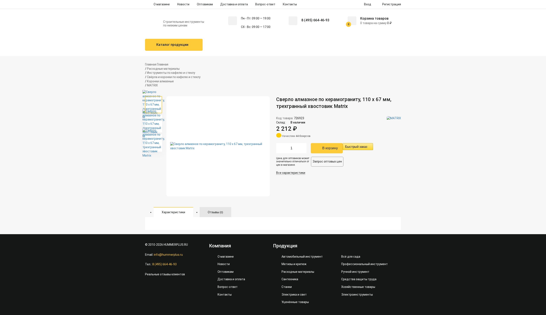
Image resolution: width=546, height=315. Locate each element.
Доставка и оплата (234, 4)
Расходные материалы (298, 271)
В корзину (330, 148)
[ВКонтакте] (148, 285)
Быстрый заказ (356, 146)
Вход (367, 4)
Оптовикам (205, 4)
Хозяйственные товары (358, 287)
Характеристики (173, 212)
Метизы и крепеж (294, 264)
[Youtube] (158, 285)
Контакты (290, 4)
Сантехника (290, 279)
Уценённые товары (295, 302)
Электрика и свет (294, 294)
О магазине (162, 4)
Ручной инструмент (355, 271)
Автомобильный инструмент (302, 256)
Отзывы (215, 212)
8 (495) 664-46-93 (315, 20)
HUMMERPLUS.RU (176, 244)
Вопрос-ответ (265, 4)
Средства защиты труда (358, 279)
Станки (287, 287)
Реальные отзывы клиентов (165, 274)
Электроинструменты (357, 294)
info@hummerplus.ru (168, 254)
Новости (183, 4)
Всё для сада (350, 256)
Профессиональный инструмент (364, 264)
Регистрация (391, 4)
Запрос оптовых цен (327, 161)
